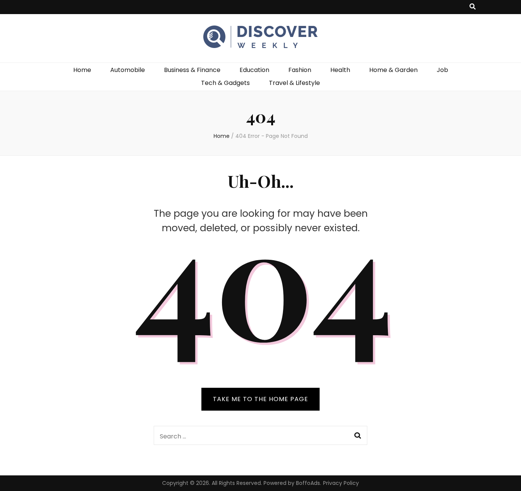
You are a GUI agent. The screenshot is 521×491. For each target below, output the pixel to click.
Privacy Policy (341, 483)
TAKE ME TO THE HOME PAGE (260, 399)
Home (82, 70)
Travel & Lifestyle (294, 82)
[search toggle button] (473, 7)
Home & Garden (393, 70)
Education (254, 70)
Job (442, 70)
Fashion (299, 70)
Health (340, 70)
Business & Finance (192, 70)
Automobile (127, 70)
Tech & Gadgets (225, 82)
